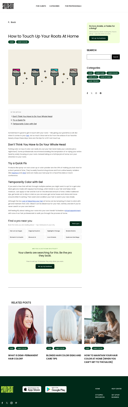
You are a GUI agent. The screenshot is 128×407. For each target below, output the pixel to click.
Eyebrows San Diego (72, 237)
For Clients (41, 6)
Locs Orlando (51, 237)
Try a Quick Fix (19, 120)
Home (97, 389)
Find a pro (75, 224)
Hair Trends (93, 81)
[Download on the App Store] (31, 389)
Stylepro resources (100, 396)
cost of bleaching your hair (32, 201)
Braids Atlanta (71, 231)
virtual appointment (73, 210)
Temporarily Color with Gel (25, 124)
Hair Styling (106, 77)
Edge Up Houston (34, 231)
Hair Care (100, 73)
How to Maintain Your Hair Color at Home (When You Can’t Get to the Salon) (101, 359)
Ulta (24, 173)
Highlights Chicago (53, 231)
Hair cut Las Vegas (16, 231)
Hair (12, 42)
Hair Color (22, 42)
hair (27, 135)
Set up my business (45, 266)
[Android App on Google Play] (56, 389)
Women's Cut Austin (16, 237)
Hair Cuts (92, 77)
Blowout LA (32, 237)
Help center (117, 389)
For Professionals (73, 6)
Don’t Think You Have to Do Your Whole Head (32, 116)
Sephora (15, 173)
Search (91, 50)
